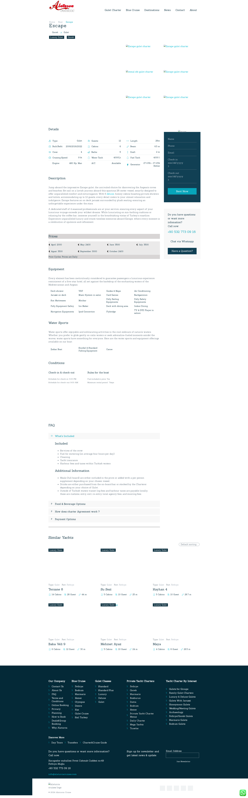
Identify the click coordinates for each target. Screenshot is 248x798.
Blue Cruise (133, 10)
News (167, 10)
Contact (180, 10)
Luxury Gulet (56, 37)
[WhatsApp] (190, 788)
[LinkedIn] (176, 788)
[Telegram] (183, 788)
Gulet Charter (113, 10)
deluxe (110, 193)
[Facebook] (162, 788)
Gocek (71, 37)
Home (52, 22)
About (193, 10)
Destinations (151, 10)
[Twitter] (169, 788)
